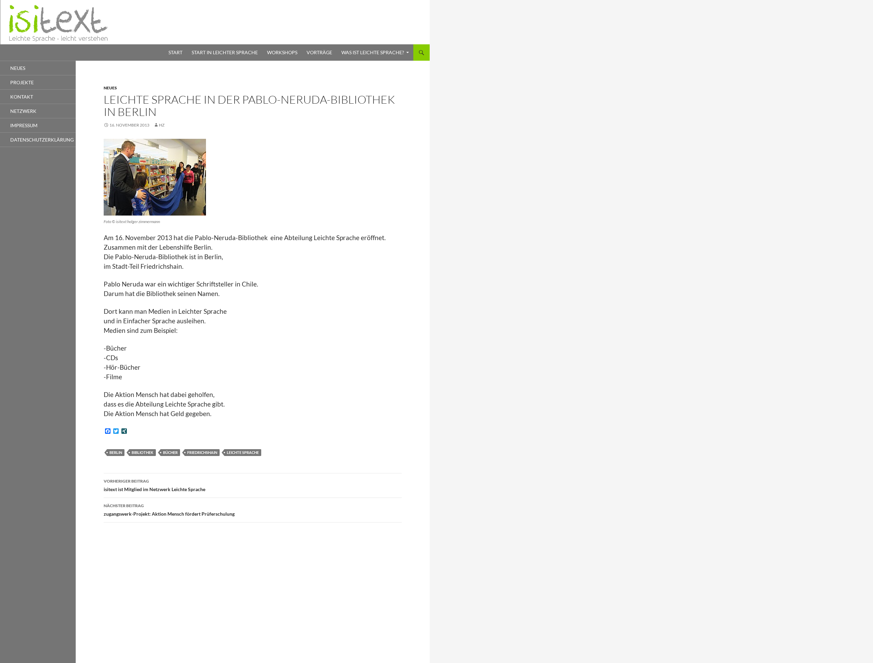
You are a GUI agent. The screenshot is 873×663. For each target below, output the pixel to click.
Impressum (24, 125)
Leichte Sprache (243, 452)
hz (161, 125)
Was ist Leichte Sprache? (372, 52)
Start (175, 52)
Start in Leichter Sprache (225, 52)
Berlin (115, 452)
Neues (110, 87)
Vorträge (319, 52)
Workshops (282, 52)
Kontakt (21, 97)
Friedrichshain (202, 452)
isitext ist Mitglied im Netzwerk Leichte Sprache (154, 485)
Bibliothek (142, 452)
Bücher (170, 452)
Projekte (22, 82)
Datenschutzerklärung (42, 140)
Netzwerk (23, 111)
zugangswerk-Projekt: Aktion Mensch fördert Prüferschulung (169, 510)
